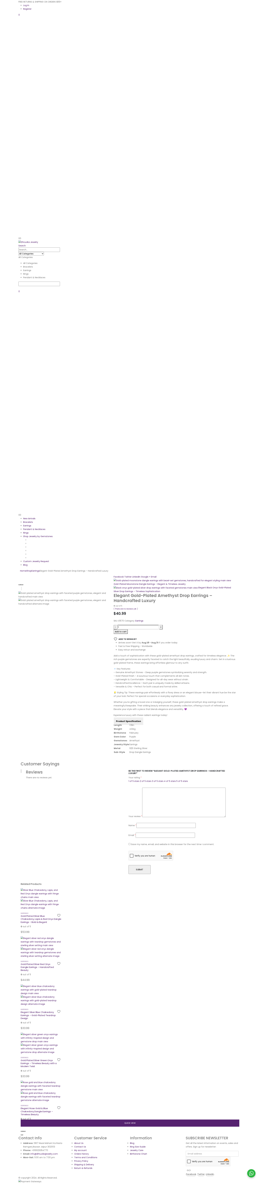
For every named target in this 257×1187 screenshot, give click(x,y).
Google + (145, 576)
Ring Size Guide (138, 1146)
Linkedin (210, 1174)
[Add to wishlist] (59, 915)
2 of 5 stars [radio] (145, 781)
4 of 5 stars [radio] (170, 781)
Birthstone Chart (138, 1153)
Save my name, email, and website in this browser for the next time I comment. (172, 844)
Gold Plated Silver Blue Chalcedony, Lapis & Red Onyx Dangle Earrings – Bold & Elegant (41, 919)
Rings (26, 532)
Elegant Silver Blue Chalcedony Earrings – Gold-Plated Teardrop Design (38, 1015)
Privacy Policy (81, 1161)
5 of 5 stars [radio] (182, 781)
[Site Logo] (28, 241)
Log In (26, 5)
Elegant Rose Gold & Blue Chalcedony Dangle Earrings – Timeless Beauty (37, 1111)
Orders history (81, 1153)
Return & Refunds (83, 1168)
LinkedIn (136, 576)
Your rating (135, 777)
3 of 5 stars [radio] (157, 781)
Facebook (119, 576)
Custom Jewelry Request (36, 561)
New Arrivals (29, 518)
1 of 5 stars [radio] (133, 781)
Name (132, 825)
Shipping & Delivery (84, 1164)
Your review (135, 816)
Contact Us (80, 1146)
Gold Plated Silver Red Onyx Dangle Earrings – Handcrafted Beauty (37, 967)
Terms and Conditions (85, 1157)
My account (80, 1150)
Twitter (128, 576)
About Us (78, 1143)
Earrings (27, 525)
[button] (22, 245)
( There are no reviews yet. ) (126, 609)
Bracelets (28, 522)
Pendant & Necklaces (34, 529)
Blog (25, 564)
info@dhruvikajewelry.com (44, 1153)
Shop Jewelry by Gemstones (38, 536)
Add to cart (121, 631)
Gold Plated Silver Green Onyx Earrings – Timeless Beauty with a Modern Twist (39, 1063)
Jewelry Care (136, 1150)
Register (27, 8)
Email (153, 576)
